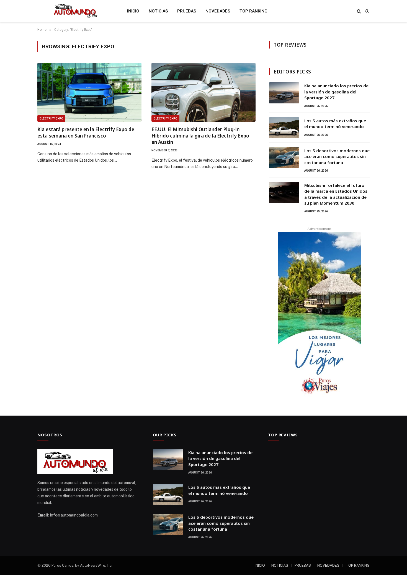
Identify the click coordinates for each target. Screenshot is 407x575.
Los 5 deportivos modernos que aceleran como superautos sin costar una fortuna (337, 156)
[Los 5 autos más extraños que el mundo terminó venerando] (284, 127)
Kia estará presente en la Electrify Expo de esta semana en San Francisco (85, 132)
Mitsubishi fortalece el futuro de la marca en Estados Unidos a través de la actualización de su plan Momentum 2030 (335, 194)
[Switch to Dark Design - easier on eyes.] (367, 11)
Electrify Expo (51, 118)
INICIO (133, 11)
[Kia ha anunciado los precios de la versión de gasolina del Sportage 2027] (284, 92)
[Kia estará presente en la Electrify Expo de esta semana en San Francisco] (89, 92)
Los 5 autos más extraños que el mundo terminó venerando (335, 123)
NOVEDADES (217, 11)
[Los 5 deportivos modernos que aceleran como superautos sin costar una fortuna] (284, 157)
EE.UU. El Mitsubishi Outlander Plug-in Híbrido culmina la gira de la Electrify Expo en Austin (200, 135)
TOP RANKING (253, 11)
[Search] (359, 11)
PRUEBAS (186, 11)
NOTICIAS (158, 11)
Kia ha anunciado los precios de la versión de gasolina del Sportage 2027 (336, 91)
